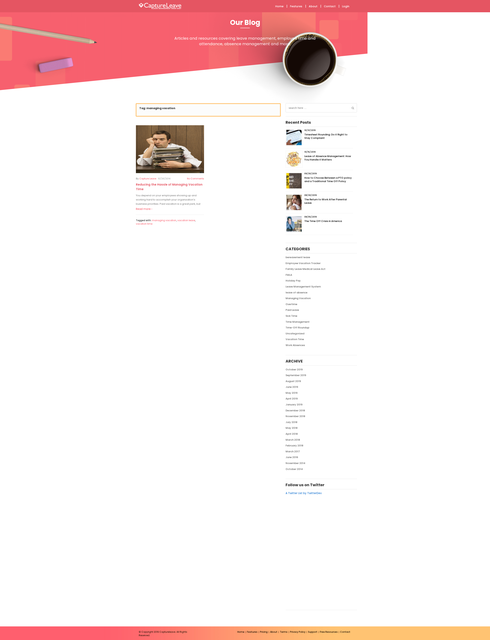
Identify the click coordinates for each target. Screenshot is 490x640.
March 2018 (293, 440)
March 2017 (293, 451)
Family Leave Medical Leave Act (305, 269)
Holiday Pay (293, 280)
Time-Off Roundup (297, 327)
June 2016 (292, 457)
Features (296, 6)
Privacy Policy (297, 631)
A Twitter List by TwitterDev (304, 493)
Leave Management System (303, 286)
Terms (283, 631)
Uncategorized (295, 333)
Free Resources (329, 631)
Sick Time (291, 316)
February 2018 (294, 445)
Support (312, 631)
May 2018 (291, 428)
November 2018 (295, 416)
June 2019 (292, 387)
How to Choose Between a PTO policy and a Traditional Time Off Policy (328, 179)
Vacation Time (295, 339)
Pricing (264, 631)
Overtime (291, 304)
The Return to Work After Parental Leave (325, 201)
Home (279, 6)
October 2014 (294, 469)
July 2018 (291, 422)
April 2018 (292, 434)
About (313, 6)
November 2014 (295, 463)
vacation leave (186, 220)
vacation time (144, 223)
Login (345, 6)
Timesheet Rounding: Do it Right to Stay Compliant (325, 136)
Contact (330, 6)
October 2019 (294, 369)
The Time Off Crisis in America (323, 221)
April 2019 (292, 398)
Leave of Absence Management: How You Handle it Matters (327, 157)
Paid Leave (292, 310)
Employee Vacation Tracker (303, 263)
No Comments (195, 178)
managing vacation (164, 220)
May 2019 (291, 393)
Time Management (298, 322)
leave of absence (296, 292)
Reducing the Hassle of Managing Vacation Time (169, 187)
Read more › (144, 209)
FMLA (289, 275)
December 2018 (295, 410)
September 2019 (296, 375)
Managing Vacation (298, 298)
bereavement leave (298, 257)
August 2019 (293, 381)
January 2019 (294, 404)
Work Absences (295, 345)
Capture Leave (147, 178)
